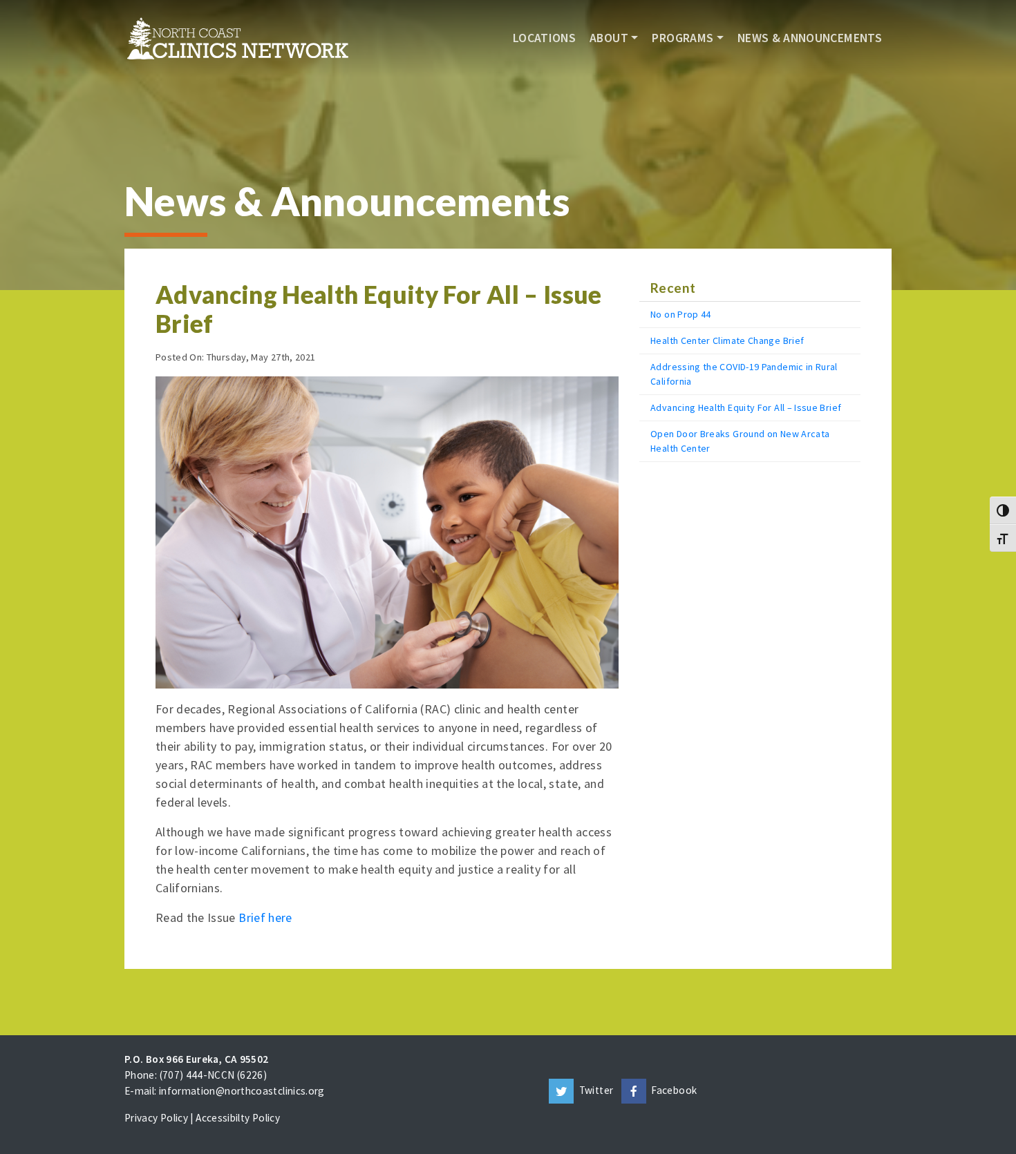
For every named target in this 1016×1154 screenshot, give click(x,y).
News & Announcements (809, 38)
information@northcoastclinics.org (242, 1090)
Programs (682, 38)
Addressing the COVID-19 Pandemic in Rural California (744, 373)
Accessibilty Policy (238, 1117)
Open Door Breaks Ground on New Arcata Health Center (739, 440)
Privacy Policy (156, 1117)
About (609, 38)
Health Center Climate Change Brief (727, 340)
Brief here (265, 917)
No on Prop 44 (680, 314)
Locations (544, 38)
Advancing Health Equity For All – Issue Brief (745, 407)
